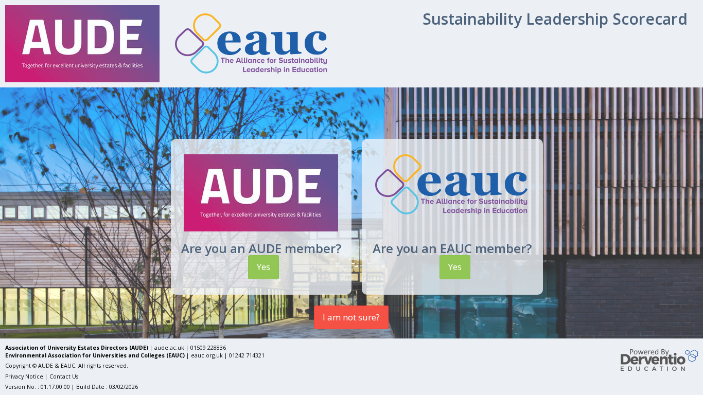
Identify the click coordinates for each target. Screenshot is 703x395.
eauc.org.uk (207, 355)
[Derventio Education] (659, 359)
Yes (263, 267)
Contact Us (63, 376)
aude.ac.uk (169, 347)
